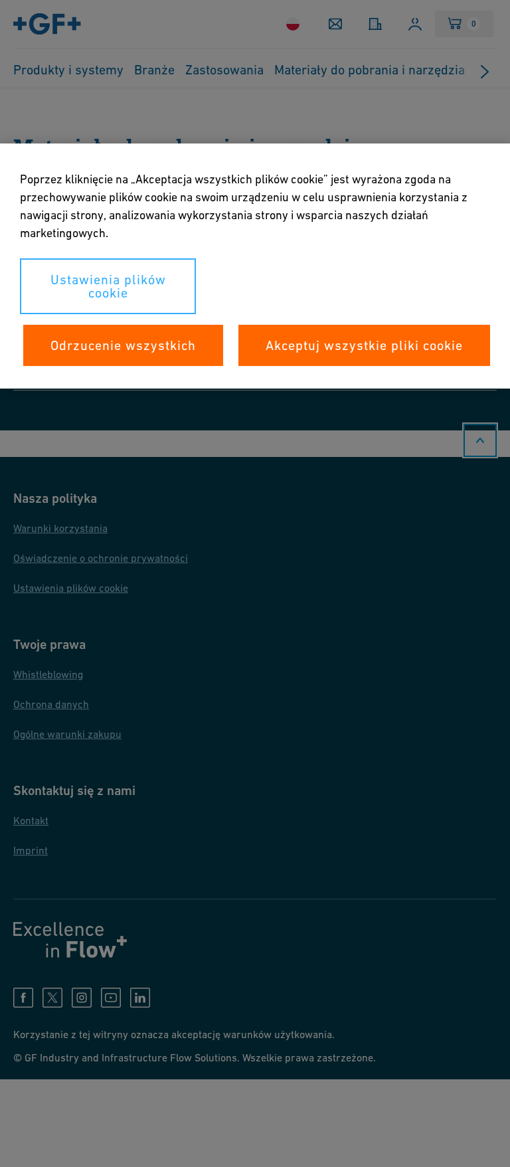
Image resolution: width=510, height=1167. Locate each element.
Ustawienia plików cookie (108, 286)
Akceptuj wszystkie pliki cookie (364, 345)
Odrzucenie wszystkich (123, 345)
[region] (255, 266)
